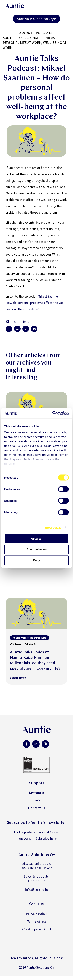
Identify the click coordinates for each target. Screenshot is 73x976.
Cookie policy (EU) (36, 929)
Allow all (36, 538)
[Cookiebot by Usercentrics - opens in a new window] (52, 413)
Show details (52, 527)
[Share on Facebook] (9, 329)
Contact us (36, 808)
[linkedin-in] (36, 744)
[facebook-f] (26, 744)
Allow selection (37, 549)
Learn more (18, 677)
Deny (36, 560)
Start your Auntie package (36, 19)
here (53, 838)
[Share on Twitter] (17, 329)
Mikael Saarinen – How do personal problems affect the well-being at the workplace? (35, 302)
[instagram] (45, 744)
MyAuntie (36, 793)
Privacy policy (36, 914)
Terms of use (37, 922)
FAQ (36, 800)
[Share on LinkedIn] (25, 329)
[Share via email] (34, 329)
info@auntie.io (36, 890)
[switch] (63, 489)
